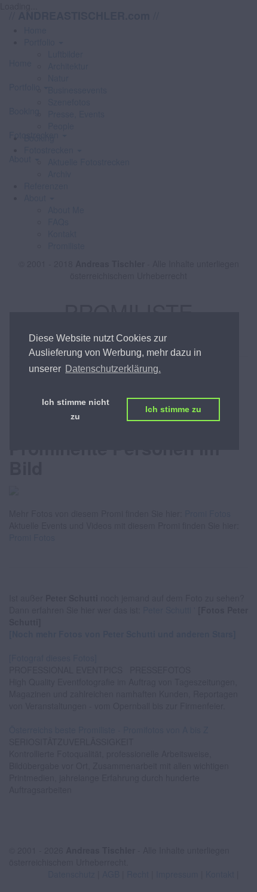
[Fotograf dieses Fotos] (53, 658)
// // (84, 15)
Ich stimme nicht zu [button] (75, 409)
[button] (39, 198)
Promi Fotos (208, 513)
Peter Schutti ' (169, 610)
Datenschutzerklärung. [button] (113, 369)
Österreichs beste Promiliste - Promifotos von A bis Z (109, 730)
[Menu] (128, 41)
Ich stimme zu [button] (173, 409)
